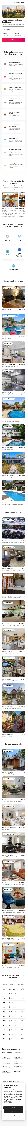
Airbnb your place (19, 2)
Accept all (13, 1107)
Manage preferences (13, 1116)
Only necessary (13, 1111)
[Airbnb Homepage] (3, 2)
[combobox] (13, 30)
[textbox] (7, 35)
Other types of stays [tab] (20, 1052)
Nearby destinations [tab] (7, 1052)
